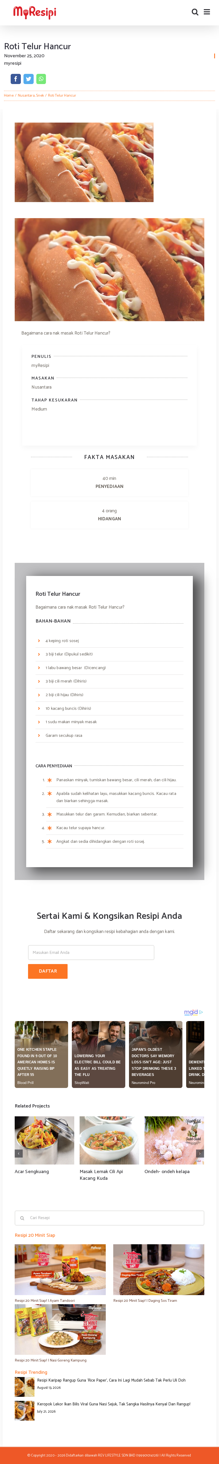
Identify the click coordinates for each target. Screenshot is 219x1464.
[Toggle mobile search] (195, 11)
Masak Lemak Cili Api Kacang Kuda (101, 1175)
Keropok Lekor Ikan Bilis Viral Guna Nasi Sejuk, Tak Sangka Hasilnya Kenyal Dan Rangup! (113, 1404)
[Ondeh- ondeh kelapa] (174, 1140)
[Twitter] (29, 79)
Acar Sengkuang (32, 1172)
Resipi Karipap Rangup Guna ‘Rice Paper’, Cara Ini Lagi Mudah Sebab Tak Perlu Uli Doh (111, 1380)
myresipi (12, 63)
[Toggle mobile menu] (207, 11)
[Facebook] (16, 79)
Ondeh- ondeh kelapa (167, 1172)
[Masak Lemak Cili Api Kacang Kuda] (109, 1140)
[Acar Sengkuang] (44, 1140)
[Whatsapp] (41, 79)
